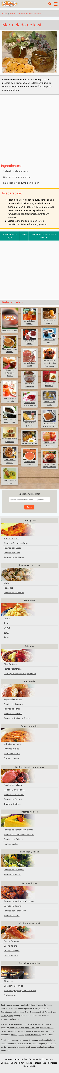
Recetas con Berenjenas (15, 911)
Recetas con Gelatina (13, 839)
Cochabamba (35, 1059)
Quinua (7, 628)
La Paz (15, 1012)
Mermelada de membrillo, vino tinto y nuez (49, 363)
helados (14, 1035)
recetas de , (39, 1043)
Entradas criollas (11, 749)
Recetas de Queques (13, 704)
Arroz (6, 637)
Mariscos (8, 583)
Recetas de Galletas (13, 713)
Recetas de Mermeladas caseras (25, 13)
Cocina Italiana (10, 946)
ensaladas (36, 1031)
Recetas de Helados (13, 785)
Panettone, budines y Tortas (17, 718)
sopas (21, 1035)
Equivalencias (10, 995)
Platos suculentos (12, 753)
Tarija (10, 1016)
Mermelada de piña (29, 443)
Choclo (7, 618)
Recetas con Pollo (12, 552)
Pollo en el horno (11, 538)
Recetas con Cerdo (12, 548)
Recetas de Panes (12, 709)
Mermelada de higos (10, 235)
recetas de (8, 1043)
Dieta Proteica (10, 664)
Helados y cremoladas (14, 790)
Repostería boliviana (13, 699)
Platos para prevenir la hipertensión (20, 673)
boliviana (43, 1040)
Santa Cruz (24, 1012)
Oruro (53, 1012)
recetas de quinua (16, 1028)
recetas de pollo (47, 1028)
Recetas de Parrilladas (14, 557)
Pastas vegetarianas (13, 669)
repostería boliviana (15, 1031)
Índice (24, 234)
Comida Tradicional (12, 906)
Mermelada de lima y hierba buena (44, 235)
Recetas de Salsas (12, 874)
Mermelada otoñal (9, 330)
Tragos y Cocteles (12, 804)
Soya (6, 632)
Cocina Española (11, 941)
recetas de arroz (32, 1028)
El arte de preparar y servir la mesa (20, 990)
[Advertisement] (29, 130)
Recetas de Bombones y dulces (18, 830)
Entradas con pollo (12, 744)
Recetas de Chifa (11, 915)
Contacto (52, 1063)
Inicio (4, 13)
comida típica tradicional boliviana (37, 1024)
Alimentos (8, 981)
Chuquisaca (34, 1012)
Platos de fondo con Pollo (16, 543)
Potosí (4, 1016)
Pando (47, 1012)
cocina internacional (33, 1035)
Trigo (6, 623)
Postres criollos (11, 844)
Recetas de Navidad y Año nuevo (19, 901)
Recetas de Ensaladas (14, 869)
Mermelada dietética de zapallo (10, 373)
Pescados (8, 588)
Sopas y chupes (11, 758)
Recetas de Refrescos (14, 794)
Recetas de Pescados (14, 592)
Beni (42, 1012)
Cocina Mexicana (11, 950)
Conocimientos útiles (13, 986)
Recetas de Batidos (13, 799)
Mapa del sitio (29, 1066)
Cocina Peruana (11, 955)
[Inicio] (9, 3)
